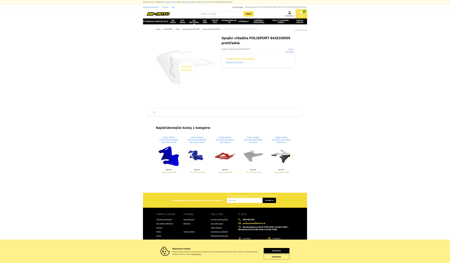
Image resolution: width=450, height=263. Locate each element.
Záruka (158, 236)
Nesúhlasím (276, 257)
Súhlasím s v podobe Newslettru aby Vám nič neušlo (252, 196)
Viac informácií (196, 254)
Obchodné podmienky (151, 7)
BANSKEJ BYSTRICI (189, 2)
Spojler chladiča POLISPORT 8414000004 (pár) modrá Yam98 (197, 139)
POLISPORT (289, 51)
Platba (158, 232)
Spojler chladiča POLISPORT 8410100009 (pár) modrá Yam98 (168, 139)
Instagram (276, 238)
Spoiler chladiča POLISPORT (212, 29)
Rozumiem (276, 251)
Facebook (246, 238)
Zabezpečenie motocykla (219, 236)
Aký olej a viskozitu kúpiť (219, 219)
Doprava (159, 228)
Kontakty (165, 7)
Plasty (178, 29)
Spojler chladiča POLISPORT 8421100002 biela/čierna (281, 139)
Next (292, 155)
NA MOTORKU (168, 29)
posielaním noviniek (241, 196)
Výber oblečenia (216, 228)
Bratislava (187, 223)
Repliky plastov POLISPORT (191, 29)
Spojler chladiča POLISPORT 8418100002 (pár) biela (253, 139)
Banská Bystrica (189, 219)
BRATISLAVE (171, 2)
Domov (158, 29)
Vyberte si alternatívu (234, 62)
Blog (173, 7)
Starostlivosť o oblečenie (219, 232)
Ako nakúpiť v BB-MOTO (164, 223)
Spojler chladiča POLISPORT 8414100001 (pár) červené (225, 139)
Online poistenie (189, 232)
